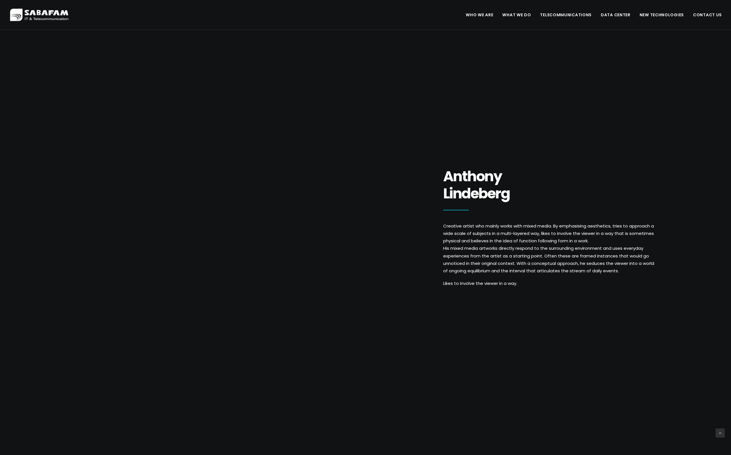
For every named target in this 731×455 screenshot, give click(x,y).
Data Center (615, 15)
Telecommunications (566, 15)
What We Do (516, 15)
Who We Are (479, 15)
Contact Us (707, 15)
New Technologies (662, 15)
